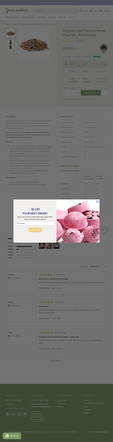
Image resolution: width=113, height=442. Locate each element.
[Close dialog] (97, 201)
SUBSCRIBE (35, 230)
